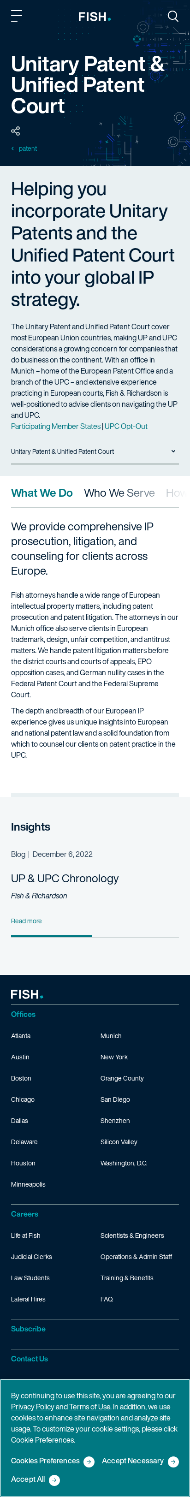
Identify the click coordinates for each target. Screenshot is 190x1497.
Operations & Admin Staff (136, 1256)
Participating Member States (56, 426)
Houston (23, 1163)
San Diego (115, 1099)
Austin (20, 1057)
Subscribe (28, 1328)
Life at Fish (26, 1235)
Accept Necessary (133, 1461)
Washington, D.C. (124, 1163)
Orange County (122, 1078)
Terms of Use (89, 1406)
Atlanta (20, 1035)
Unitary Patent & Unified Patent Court (62, 451)
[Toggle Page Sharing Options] (15, 131)
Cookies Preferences (45, 1461)
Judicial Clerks (31, 1256)
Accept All (28, 1480)
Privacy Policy (32, 1406)
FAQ (107, 1299)
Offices (23, 1014)
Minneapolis (28, 1184)
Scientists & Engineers (132, 1235)
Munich (111, 1035)
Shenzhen (115, 1120)
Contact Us (29, 1358)
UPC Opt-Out (126, 426)
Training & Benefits (127, 1278)
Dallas (19, 1120)
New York (114, 1057)
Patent (28, 148)
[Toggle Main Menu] (18, 17)
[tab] (42, 492)
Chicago (23, 1099)
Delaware (24, 1142)
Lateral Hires (28, 1299)
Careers (24, 1213)
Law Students (30, 1278)
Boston (21, 1078)
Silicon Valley (119, 1142)
